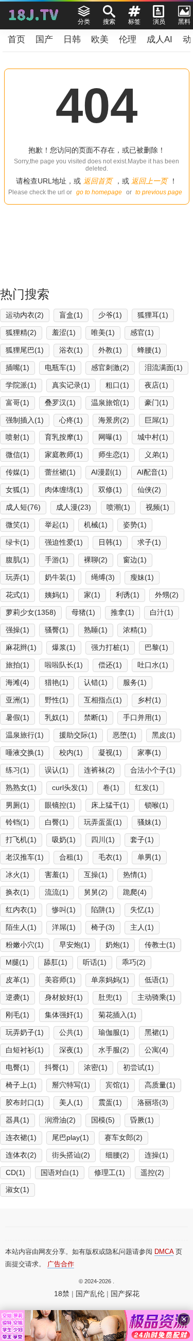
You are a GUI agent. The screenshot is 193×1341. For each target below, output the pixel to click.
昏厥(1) (142, 1120)
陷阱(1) (103, 910)
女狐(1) (17, 489)
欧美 (100, 39)
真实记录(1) (71, 385)
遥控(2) (152, 1172)
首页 (16, 39)
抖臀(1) (56, 1067)
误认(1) (56, 770)
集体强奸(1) (64, 1015)
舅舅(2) (96, 892)
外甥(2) (167, 595)
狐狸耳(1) (152, 315)
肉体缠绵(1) (64, 489)
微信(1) (17, 454)
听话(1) (95, 962)
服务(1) (135, 682)
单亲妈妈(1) (110, 980)
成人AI (159, 39)
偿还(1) (110, 665)
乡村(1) (149, 700)
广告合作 (60, 1264)
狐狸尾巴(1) (25, 350)
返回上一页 (149, 181)
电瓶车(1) (60, 367)
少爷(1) (110, 315)
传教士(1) (160, 945)
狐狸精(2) (21, 332)
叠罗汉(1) (60, 402)
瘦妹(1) (142, 577)
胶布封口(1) (25, 1102)
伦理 (127, 39)
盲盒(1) (71, 315)
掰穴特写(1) (71, 1085)
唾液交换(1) (25, 752)
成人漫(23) (73, 507)
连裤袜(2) (99, 770)
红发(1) (147, 787)
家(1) (92, 595)
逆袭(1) (17, 997)
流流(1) (56, 892)
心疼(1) (71, 420)
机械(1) (96, 525)
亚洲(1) (17, 700)
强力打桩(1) (110, 647)
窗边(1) (135, 560)
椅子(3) (103, 927)
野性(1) (56, 700)
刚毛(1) (17, 1015)
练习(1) (17, 770)
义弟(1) (156, 454)
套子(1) (142, 839)
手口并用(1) (142, 717)
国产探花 (125, 1293)
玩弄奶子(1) (25, 1032)
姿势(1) (135, 525)
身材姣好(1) (64, 997)
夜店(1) (156, 385)
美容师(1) (60, 980)
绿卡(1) (17, 542)
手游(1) (56, 560)
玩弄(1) (17, 577)
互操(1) (96, 874)
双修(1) (110, 489)
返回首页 (97, 181)
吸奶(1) (64, 839)
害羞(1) (56, 874)
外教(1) (110, 350)
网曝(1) (110, 437)
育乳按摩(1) (64, 437)
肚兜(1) (110, 997)
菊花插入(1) (117, 1015)
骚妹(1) (149, 822)
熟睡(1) (96, 630)
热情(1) (135, 874)
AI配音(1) (152, 472)
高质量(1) (160, 1085)
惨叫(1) (64, 910)
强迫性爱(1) (64, 542)
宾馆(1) (117, 1085)
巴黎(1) (156, 647)
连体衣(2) (21, 1155)
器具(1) (17, 1120)
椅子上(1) (21, 1085)
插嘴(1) (17, 367)
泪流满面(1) (164, 367)
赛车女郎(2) (123, 1137)
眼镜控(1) (60, 805)
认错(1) (96, 682)
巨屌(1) (156, 420)
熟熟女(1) (21, 787)
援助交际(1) (78, 735)
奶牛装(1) (60, 577)
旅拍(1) (17, 665)
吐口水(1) (152, 665)
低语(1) (156, 980)
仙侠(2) (149, 489)
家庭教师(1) (64, 454)
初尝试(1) (138, 1067)
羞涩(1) (64, 332)
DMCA (163, 1251)
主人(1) (142, 927)
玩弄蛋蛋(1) (103, 822)
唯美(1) (103, 332)
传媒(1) (17, 472)
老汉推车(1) (25, 857)
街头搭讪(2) (71, 1155)
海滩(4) (17, 682)
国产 (44, 39)
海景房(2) (113, 420)
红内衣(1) (21, 910)
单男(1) (149, 857)
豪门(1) (156, 402)
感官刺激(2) (110, 367)
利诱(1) (127, 595)
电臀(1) (17, 1067)
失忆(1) (142, 910)
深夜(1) (71, 1050)
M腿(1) (17, 962)
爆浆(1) (64, 647)
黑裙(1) (156, 1032)
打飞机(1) (21, 839)
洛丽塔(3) (152, 1102)
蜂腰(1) (149, 350)
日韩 (72, 39)
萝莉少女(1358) (31, 612)
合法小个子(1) (153, 770)
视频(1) (157, 507)
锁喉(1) (156, 805)
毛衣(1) (110, 857)
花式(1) (17, 595)
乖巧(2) (134, 962)
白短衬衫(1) (25, 1050)
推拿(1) (122, 612)
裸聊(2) (96, 560)
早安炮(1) (74, 945)
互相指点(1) (103, 700)
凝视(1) (110, 752)
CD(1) (15, 1172)
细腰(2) (117, 1155)
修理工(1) (109, 1172)
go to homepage (99, 192)
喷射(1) (17, 437)
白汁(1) (161, 612)
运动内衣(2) (25, 315)
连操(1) (156, 1155)
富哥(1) (17, 402)
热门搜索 (24, 294)
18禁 (61, 1293)
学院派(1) (21, 385)
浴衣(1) (71, 350)
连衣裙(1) (21, 1137)
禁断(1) (96, 717)
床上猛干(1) (110, 805)
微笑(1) (17, 525)
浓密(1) (96, 1067)
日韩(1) (110, 542)
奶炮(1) (117, 945)
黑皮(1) (164, 735)
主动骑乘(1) (156, 997)
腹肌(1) (17, 560)
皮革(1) (17, 980)
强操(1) (17, 630)
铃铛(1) (17, 822)
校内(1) (71, 752)
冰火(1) (17, 874)
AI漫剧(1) (106, 472)
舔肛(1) (55, 962)
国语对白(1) (60, 1172)
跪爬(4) (135, 892)
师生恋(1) (113, 454)
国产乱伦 (90, 1293)
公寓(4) (156, 1050)
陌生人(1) (21, 927)
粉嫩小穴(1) (25, 945)
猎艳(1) (56, 682)
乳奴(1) (56, 717)
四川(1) (103, 839)
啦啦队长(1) (64, 665)
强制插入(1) (25, 420)
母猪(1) (83, 612)
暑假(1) (17, 717)
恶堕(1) (124, 735)
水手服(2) (113, 1050)
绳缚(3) (103, 577)
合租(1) (71, 857)
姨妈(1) (56, 595)
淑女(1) (17, 1189)
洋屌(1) (64, 927)
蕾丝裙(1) (60, 472)
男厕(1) (17, 805)
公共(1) (71, 1032)
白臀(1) (56, 822)
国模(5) (103, 1120)
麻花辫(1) (21, 647)
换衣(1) (17, 892)
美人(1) (71, 1102)
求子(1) (149, 542)
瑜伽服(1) (113, 1032)
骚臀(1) (56, 630)
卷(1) (111, 787)
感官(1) (142, 332)
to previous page (158, 192)
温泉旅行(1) (25, 735)
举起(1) (56, 525)
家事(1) (149, 752)
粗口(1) (117, 385)
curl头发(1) (69, 787)
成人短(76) (23, 507)
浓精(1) (135, 630)
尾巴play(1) (70, 1137)
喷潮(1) (118, 507)
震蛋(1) (110, 1102)
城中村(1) (152, 437)
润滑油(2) (60, 1120)
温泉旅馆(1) (110, 402)
